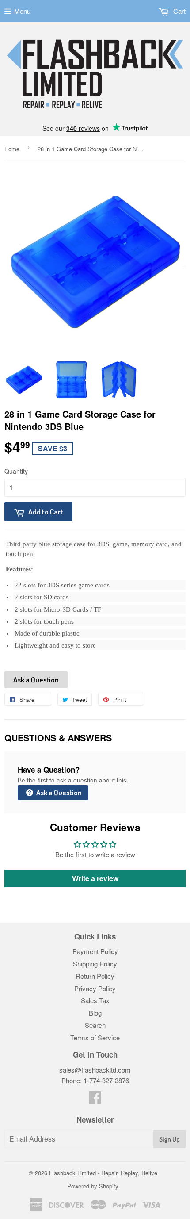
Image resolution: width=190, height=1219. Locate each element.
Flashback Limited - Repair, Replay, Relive (103, 1173)
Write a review (95, 878)
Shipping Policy (95, 963)
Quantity (16, 471)
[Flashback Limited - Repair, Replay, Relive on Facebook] (95, 1099)
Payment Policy (95, 951)
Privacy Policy (95, 988)
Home (11, 149)
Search (95, 1025)
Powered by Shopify (92, 1186)
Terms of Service (95, 1037)
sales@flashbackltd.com (95, 1069)
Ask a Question (36, 679)
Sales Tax (95, 1000)
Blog (95, 1012)
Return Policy (95, 976)
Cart (178, 10)
